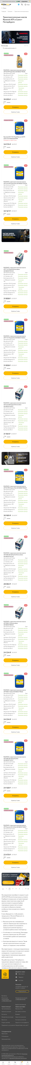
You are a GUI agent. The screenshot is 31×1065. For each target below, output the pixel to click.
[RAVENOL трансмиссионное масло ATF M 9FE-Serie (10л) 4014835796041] (16, 477)
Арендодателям (6, 1039)
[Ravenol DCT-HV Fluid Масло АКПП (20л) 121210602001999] (16, 128)
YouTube (21, 980)
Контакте (21, 974)
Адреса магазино (20, 1004)
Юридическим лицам (7, 1017)
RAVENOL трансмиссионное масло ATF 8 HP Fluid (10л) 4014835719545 (15, 71)
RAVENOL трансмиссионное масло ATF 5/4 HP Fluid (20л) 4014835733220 (15, 182)
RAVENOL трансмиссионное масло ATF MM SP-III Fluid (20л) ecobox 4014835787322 (15, 554)
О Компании (5, 1036)
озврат (17, 1014)
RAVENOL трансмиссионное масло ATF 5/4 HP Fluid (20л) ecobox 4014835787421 (15, 404)
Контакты (4, 1014)
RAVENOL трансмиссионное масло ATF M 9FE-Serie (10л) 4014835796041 (15, 487)
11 (25, 888)
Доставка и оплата (20, 1011)
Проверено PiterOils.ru (8, 55)
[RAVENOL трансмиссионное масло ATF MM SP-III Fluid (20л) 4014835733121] (16, 748)
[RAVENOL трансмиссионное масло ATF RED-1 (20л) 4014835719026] (16, 681)
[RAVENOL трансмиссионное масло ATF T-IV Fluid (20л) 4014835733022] (16, 327)
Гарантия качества (20, 1017)
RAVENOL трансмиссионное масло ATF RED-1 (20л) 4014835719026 (15, 690)
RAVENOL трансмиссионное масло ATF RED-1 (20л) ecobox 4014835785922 (15, 623)
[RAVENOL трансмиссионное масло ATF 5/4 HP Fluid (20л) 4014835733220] (16, 173)
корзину (15, 107)
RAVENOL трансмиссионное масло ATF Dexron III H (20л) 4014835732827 (15, 826)
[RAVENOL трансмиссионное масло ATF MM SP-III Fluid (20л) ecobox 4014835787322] (16, 544)
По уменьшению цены (9, 48)
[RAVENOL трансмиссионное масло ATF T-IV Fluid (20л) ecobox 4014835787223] (16, 259)
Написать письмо (6, 1011)
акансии (4, 1019)
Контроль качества (20, 1019)
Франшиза (4, 1033)
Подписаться (22, 991)
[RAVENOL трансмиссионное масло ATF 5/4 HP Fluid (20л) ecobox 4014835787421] (16, 394)
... (22, 888)
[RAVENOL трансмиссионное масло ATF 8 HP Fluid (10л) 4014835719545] (16, 61)
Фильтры (3, 45)
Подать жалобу (6, 1022)
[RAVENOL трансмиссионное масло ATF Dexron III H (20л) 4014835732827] (16, 817)
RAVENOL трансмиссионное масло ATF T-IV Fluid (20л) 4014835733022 (15, 337)
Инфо (28, 4)
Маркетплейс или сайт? (22, 1025)
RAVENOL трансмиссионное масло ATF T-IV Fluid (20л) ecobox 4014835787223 (15, 269)
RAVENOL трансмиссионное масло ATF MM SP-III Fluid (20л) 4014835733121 (15, 758)
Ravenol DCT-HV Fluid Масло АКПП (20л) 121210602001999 (14, 137)
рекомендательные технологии (18, 1058)
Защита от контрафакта (22, 1022)
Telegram (21, 977)
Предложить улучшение (8, 1025)
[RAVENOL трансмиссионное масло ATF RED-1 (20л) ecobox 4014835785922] (16, 613)
